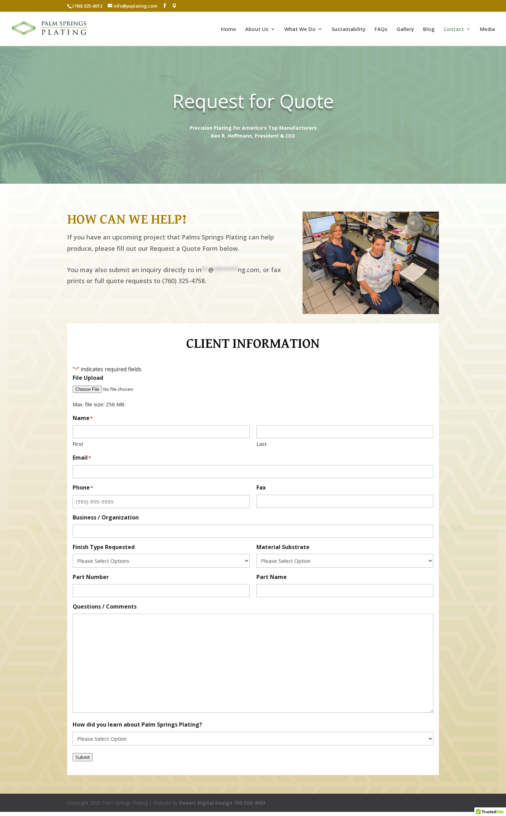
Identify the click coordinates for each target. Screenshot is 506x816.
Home (228, 29)
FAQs (381, 29)
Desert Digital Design (205, 802)
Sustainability (348, 29)
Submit (82, 757)
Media (487, 29)
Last (261, 443)
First (78, 443)
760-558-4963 (249, 802)
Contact (454, 29)
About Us (256, 29)
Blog (429, 29)
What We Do (300, 29)
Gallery (405, 29)
